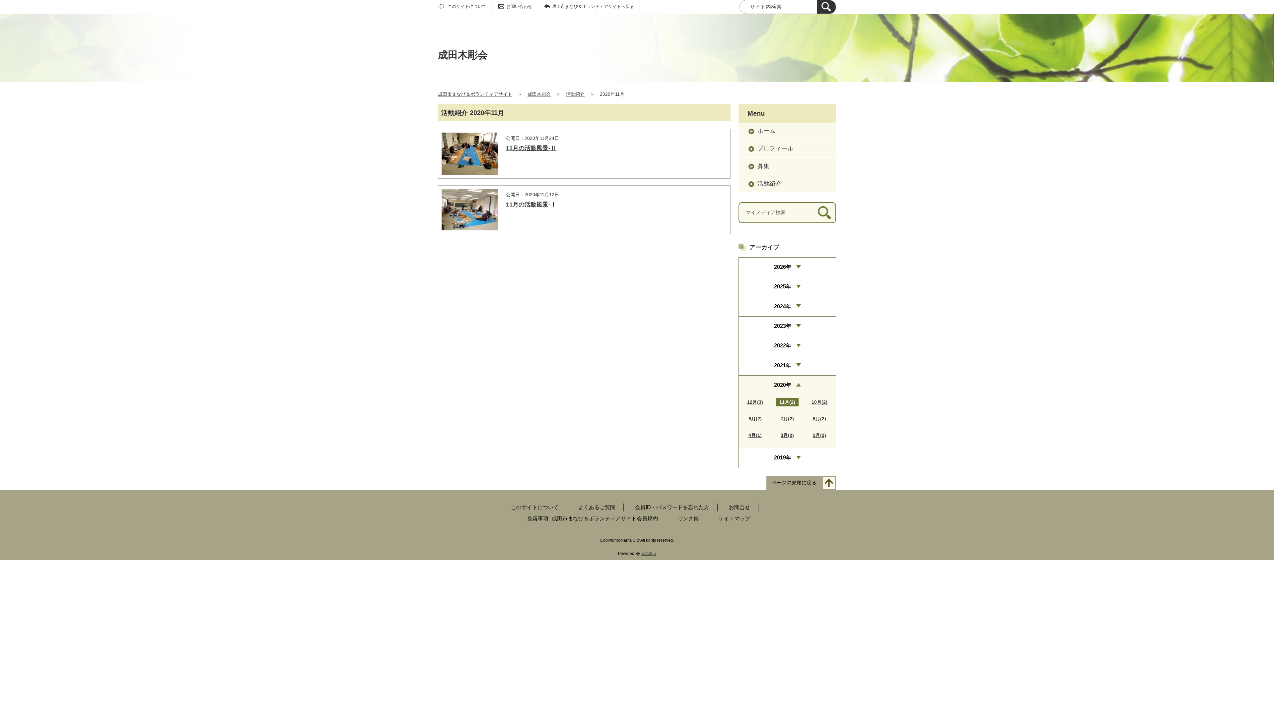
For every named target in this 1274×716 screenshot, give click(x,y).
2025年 (782, 286)
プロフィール (775, 148)
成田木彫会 (539, 94)
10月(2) (819, 402)
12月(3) (755, 402)
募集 (763, 166)
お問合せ (739, 507)
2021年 (782, 365)
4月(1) (755, 435)
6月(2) (819, 418)
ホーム (766, 131)
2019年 (782, 457)
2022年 (782, 345)
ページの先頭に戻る (794, 482)
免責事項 (537, 518)
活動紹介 (575, 94)
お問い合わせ (519, 6)
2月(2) (819, 435)
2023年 (782, 326)
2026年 (782, 267)
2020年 (782, 385)
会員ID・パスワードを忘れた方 (672, 507)
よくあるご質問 (596, 507)
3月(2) (787, 435)
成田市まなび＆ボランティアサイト (475, 94)
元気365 (648, 553)
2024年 (782, 306)
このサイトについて (467, 6)
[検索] (826, 7)
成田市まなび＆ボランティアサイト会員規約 (605, 518)
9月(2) (755, 418)
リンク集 (688, 518)
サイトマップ (734, 518)
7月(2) (787, 418)
